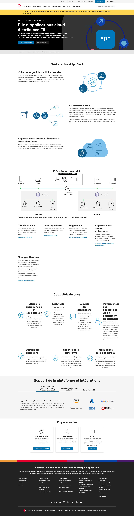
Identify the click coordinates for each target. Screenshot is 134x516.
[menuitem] (62, 1)
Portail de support (63, 483)
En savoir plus (27, 13)
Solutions (21, 485)
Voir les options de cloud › (25, 237)
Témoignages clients (44, 487)
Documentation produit (44, 480)
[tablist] (67, 388)
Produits (21, 483)
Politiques (60, 510)
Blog (100, 491)
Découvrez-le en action (26, 42)
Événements (102, 494)
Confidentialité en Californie (78, 510)
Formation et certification (45, 491)
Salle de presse (103, 496)
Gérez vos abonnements (65, 480)
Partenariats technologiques (86, 484)
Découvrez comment (43, 473)
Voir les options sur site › (50, 235)
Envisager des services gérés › (26, 280)
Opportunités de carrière (105, 485)
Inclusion (101, 487)
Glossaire (41, 485)
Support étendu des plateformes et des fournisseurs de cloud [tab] (47, 388)
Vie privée (67, 510)
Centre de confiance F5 (104, 483)
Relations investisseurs (104, 489)
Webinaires (41, 489)
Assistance (90, 1)
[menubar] (67, 1)
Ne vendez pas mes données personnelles (96, 510)
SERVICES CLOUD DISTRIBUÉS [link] (35, 20)
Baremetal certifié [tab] (89, 390)
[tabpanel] (67, 404)
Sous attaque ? (110, 1)
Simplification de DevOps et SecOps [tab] (69, 389)
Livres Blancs (42, 483)
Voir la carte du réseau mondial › (78, 237)
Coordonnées (102, 480)
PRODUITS (21, 20)
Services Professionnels (65, 485)
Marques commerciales (50, 510)
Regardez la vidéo (42, 42)
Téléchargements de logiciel (66, 491)
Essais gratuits (22, 480)
